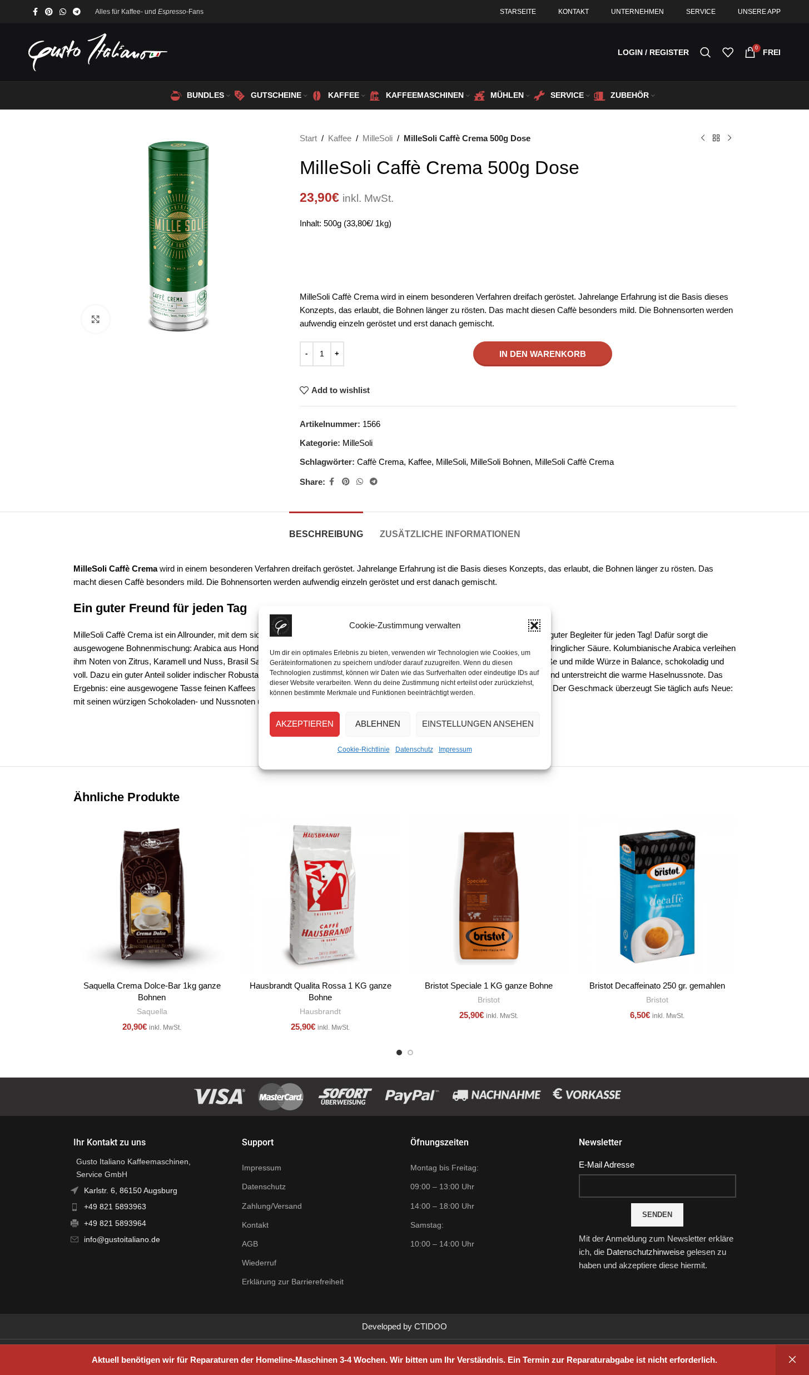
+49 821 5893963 (115, 1206)
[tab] (326, 528)
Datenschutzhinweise (645, 1252)
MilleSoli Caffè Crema (574, 461)
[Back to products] (716, 138)
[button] (534, 625)
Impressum (455, 749)
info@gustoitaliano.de (122, 1239)
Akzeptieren (305, 723)
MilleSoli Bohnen (500, 461)
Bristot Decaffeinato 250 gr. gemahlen (657, 985)
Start (308, 138)
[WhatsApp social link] (63, 11)
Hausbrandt (320, 1011)
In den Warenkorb (542, 354)
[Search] (705, 52)
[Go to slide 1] (399, 1052)
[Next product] (729, 138)
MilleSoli (378, 138)
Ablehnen (377, 723)
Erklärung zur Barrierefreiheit (293, 1281)
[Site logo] (97, 51)
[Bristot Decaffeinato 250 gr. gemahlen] (657, 896)
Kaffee (339, 138)
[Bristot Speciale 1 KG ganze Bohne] (489, 896)
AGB (250, 1243)
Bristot (489, 999)
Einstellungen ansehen (478, 723)
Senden (657, 1214)
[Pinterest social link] (49, 11)
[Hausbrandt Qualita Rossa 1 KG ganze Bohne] (320, 896)
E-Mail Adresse (606, 1164)
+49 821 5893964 (115, 1223)
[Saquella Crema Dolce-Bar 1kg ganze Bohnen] (152, 896)
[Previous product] (702, 138)
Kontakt (255, 1224)
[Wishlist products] (728, 52)
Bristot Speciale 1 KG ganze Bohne (489, 985)
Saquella (152, 1011)
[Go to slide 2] (410, 1052)
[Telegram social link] (77, 11)
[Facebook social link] (35, 11)
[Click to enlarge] (96, 319)
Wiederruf (259, 1262)
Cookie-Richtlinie (364, 749)
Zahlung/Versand (272, 1206)
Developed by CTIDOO (404, 1326)
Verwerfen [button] (792, 1360)
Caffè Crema (380, 461)
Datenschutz (414, 749)
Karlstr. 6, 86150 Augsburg (130, 1190)
